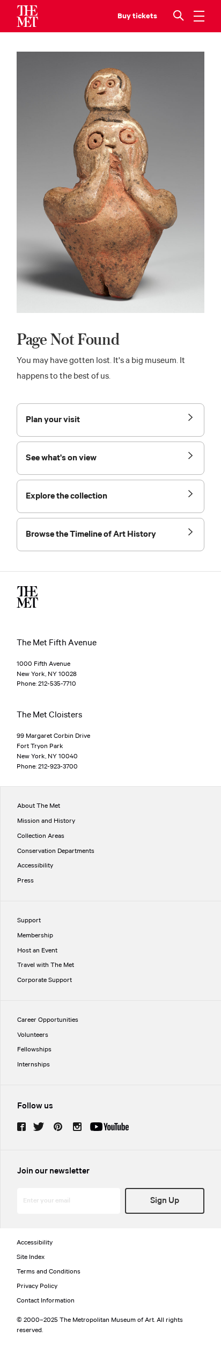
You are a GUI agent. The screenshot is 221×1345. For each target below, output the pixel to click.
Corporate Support (44, 980)
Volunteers (32, 1035)
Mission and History (46, 820)
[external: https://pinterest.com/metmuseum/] (57, 1126)
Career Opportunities (47, 1019)
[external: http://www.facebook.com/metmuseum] (21, 1126)
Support (29, 920)
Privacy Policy (37, 1286)
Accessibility (35, 865)
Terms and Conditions (48, 1271)
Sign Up (164, 1200)
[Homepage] (27, 16)
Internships (33, 1064)
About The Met (38, 805)
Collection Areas (40, 836)
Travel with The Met (45, 965)
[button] (179, 16)
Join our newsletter (53, 1171)
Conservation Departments (55, 851)
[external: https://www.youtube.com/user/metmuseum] (109, 1126)
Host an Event (37, 950)
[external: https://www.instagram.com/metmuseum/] (77, 1126)
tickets (144, 16)
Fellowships (34, 1049)
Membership (35, 935)
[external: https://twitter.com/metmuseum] (38, 1126)
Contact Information (46, 1300)
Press (25, 880)
